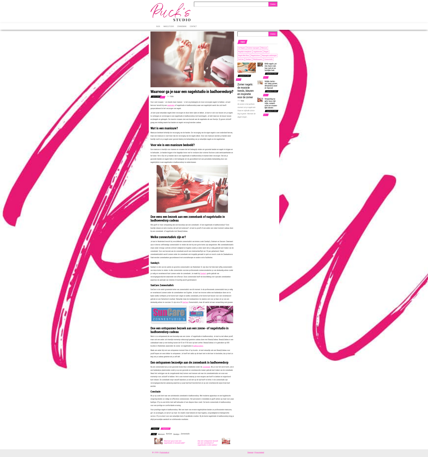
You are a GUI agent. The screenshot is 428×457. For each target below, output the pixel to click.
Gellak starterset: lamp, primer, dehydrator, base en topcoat (271, 84)
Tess (172, 96)
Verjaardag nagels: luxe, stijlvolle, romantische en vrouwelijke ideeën (271, 103)
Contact (193, 26)
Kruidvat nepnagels (253, 48)
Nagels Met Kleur (243, 55)
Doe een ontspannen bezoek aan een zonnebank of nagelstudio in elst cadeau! (208, 443)
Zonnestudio (185, 434)
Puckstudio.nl (164, 452)
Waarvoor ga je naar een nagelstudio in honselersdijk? (174, 442)
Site (248, 452)
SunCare (185, 302)
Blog (158, 26)
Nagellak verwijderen (244, 52)
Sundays (176, 434)
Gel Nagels (241, 48)
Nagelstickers (255, 55)
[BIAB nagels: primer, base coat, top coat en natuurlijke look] (260, 65)
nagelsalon (171, 105)
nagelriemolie (257, 52)
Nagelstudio (168, 26)
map (251, 452)
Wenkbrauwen (257, 59)
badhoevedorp (198, 346)
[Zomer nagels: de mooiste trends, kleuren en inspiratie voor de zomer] (246, 68)
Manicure (161, 434)
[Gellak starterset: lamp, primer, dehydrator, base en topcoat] (260, 82)
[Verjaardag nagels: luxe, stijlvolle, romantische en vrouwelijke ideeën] (260, 100)
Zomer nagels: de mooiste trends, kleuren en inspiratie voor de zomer (245, 91)
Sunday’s (203, 273)
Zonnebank (181, 26)
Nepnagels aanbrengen (269, 55)
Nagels (266, 52)
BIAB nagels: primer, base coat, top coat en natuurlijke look (271, 66)
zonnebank (206, 367)
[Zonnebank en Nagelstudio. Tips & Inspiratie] (152, 26)
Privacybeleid (259, 452)
